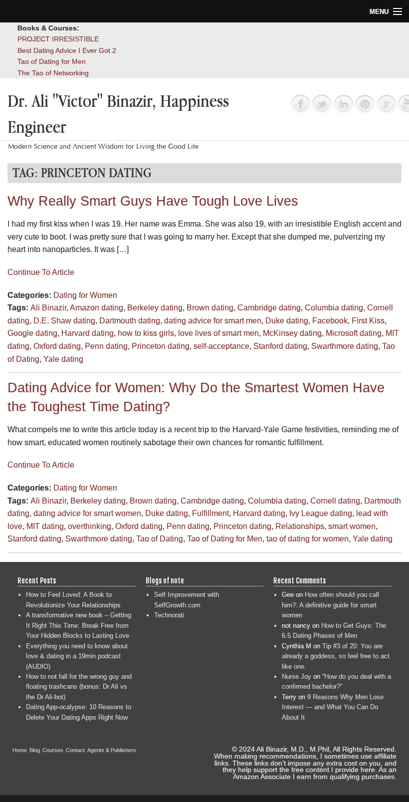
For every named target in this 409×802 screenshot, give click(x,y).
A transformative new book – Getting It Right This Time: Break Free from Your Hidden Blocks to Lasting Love (78, 625)
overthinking (89, 526)
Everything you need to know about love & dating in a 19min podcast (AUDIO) (77, 656)
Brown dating (210, 307)
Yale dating (63, 359)
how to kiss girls (146, 333)
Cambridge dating (269, 307)
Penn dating (106, 346)
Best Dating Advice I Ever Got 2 (66, 50)
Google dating (32, 333)
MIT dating (45, 526)
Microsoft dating (354, 333)
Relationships (299, 526)
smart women (352, 526)
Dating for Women (85, 295)
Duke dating (286, 320)
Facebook (330, 320)
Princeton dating (161, 346)
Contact (75, 750)
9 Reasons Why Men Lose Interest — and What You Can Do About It (333, 707)
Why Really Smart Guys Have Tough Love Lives (152, 201)
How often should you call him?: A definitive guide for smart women (330, 605)
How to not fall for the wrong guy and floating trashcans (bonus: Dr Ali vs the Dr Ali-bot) (79, 687)
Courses (52, 750)
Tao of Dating (159, 539)
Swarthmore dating (344, 346)
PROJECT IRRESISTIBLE (58, 39)
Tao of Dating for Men (51, 61)
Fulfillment (210, 513)
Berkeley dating (155, 307)
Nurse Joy (296, 676)
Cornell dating (335, 501)
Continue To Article (40, 272)
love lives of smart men (218, 333)
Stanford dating (280, 346)
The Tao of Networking (53, 73)
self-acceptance (221, 346)
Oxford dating (57, 346)
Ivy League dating (320, 513)
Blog (34, 750)
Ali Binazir (48, 307)
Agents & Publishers (111, 750)
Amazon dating (96, 307)
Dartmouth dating (129, 320)
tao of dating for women (307, 539)
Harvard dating (87, 333)
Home (19, 750)
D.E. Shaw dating (64, 320)
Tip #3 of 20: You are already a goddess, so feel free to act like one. (336, 656)
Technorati (169, 615)
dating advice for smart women (87, 513)
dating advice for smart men (212, 320)
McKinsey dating (292, 333)
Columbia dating (334, 307)
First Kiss (368, 320)
